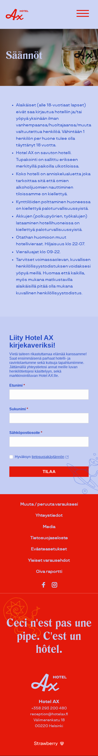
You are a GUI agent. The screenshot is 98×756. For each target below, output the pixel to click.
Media (49, 526)
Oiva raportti (49, 571)
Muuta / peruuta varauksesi (49, 504)
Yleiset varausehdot (49, 560)
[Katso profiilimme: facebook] (43, 583)
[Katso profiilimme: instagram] (54, 583)
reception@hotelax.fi (49, 714)
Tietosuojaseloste (49, 538)
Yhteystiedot (49, 515)
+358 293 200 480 (49, 708)
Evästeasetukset (49, 549)
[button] (82, 13)
